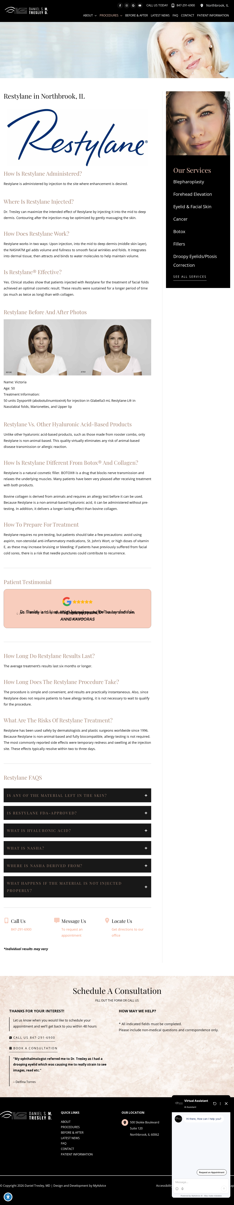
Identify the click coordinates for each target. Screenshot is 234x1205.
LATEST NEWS (70, 1138)
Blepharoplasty (188, 182)
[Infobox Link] (77, 930)
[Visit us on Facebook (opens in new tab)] (120, 5)
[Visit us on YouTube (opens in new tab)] (140, 5)
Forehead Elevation (192, 194)
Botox (179, 231)
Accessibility (164, 1186)
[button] (190, 278)
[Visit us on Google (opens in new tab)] (133, 5)
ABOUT (66, 1122)
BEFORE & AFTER (72, 1133)
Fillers (179, 244)
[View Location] (202, 5)
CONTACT (67, 1149)
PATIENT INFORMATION (77, 1154)
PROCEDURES (70, 1127)
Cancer (180, 219)
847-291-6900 (21, 929)
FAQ (63, 1143)
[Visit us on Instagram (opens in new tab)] (127, 5)
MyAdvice (99, 1186)
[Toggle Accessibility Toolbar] (8, 1197)
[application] (95, 15)
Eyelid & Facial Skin (192, 206)
